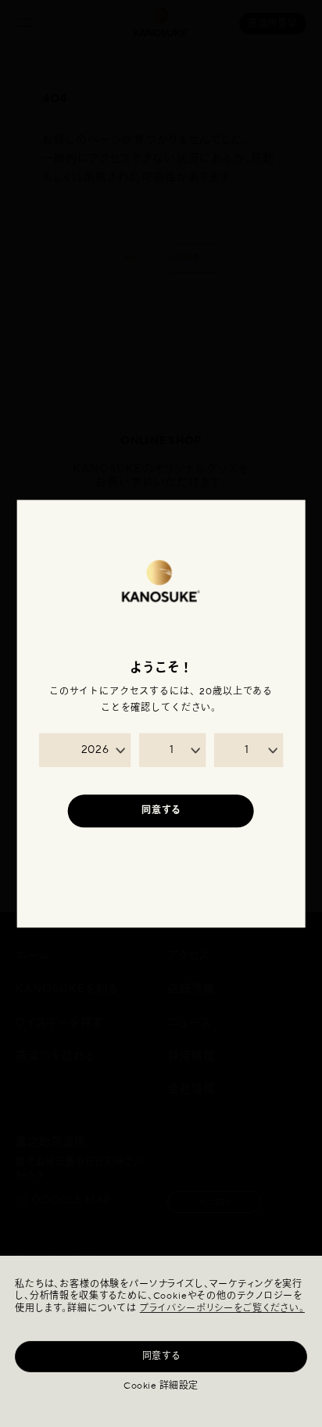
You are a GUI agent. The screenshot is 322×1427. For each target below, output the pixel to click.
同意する (161, 1356)
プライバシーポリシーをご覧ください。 (222, 1308)
